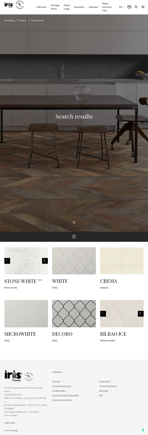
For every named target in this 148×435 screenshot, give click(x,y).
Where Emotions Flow (107, 7)
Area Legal (103, 390)
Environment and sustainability (65, 395)
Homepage (9, 20)
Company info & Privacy (62, 399)
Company (56, 381)
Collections (41, 7)
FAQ (101, 395)
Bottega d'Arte (55, 6)
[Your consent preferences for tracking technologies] (143, 430)
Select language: (11, 430)
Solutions (93, 7)
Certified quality (58, 390)
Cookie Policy (105, 381)
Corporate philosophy (61, 385)
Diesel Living (67, 6)
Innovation (79, 7)
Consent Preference (108, 385)
